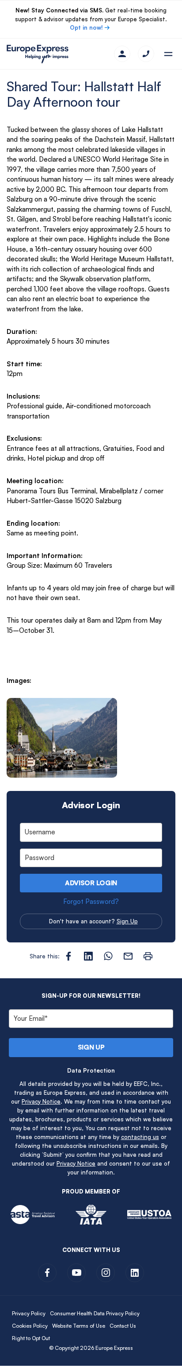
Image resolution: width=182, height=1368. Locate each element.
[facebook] (47, 1272)
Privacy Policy (29, 1313)
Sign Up (127, 921)
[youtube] (76, 1272)
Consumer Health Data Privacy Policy (95, 1313)
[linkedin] (134, 1272)
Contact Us (123, 1325)
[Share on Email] (128, 956)
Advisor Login (91, 883)
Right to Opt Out (31, 1338)
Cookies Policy (30, 1325)
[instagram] (105, 1272)
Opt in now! (86, 27)
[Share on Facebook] (68, 956)
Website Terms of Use (78, 1325)
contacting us (140, 1136)
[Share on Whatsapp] (108, 956)
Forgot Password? (91, 901)
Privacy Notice (41, 1101)
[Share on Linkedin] (88, 956)
